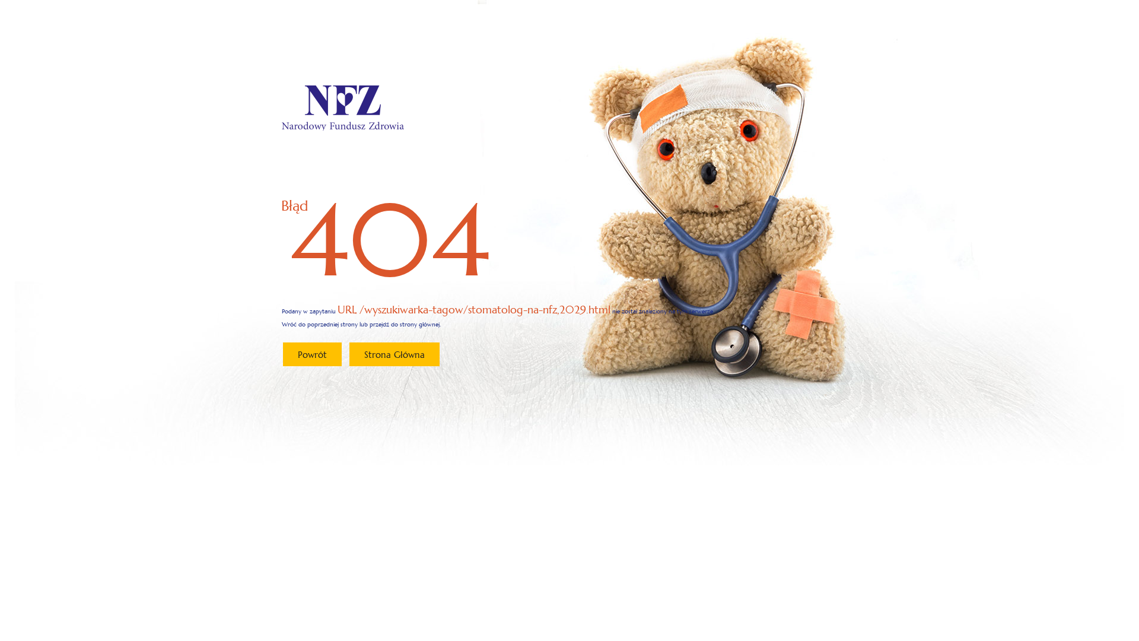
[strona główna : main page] (343, 108)
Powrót (312, 354)
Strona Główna (394, 354)
